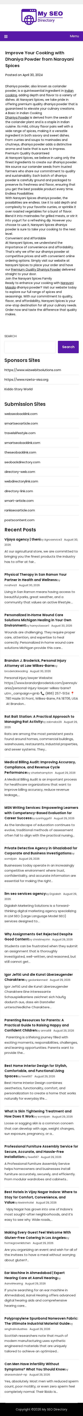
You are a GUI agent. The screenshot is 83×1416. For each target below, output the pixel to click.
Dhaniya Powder (17, 117)
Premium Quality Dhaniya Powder (36, 269)
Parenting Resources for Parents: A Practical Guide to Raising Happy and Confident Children (36, 1025)
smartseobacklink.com (22, 442)
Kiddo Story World (18, 389)
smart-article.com (19, 500)
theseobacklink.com (20, 452)
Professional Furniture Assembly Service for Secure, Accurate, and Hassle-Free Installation (41, 1151)
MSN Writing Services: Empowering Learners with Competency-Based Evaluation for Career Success (41, 812)
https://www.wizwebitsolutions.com (32, 370)
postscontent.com (19, 520)
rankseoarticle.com (19, 510)
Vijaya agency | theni (22, 539)
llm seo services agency (25, 893)
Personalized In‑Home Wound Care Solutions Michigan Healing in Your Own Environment (37, 620)
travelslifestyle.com (20, 433)
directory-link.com (18, 491)
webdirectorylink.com (21, 481)
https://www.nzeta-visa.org (26, 379)
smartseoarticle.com (21, 423)
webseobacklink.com (20, 414)
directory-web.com (19, 471)
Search (10, 336)
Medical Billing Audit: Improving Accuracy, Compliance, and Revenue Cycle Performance (40, 767)
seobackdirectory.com (22, 462)
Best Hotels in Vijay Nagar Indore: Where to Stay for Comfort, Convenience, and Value (40, 1197)
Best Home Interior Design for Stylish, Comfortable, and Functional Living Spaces (35, 1070)
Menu (74, 36)
